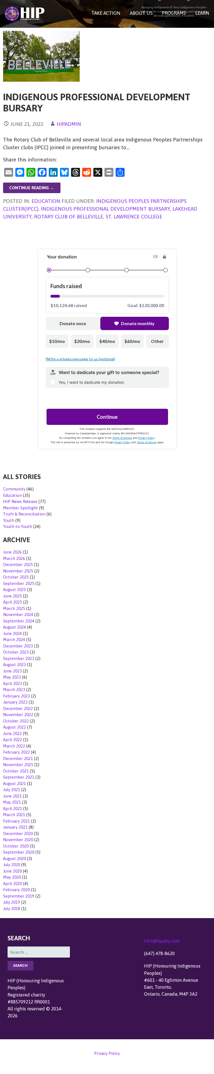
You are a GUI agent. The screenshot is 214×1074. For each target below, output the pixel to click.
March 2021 (14, 814)
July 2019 (11, 902)
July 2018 (11, 908)
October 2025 (16, 577)
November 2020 (18, 839)
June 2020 (12, 871)
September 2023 (18, 658)
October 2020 (16, 846)
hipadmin (69, 124)
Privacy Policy (107, 1053)
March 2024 (14, 639)
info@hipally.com (161, 941)
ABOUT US (141, 13)
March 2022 (14, 746)
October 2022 (16, 721)
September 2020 (18, 852)
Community (14, 489)
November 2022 (18, 714)
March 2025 (14, 608)
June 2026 (12, 552)
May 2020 (12, 877)
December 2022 (18, 708)
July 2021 (11, 789)
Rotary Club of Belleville (68, 216)
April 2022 (12, 739)
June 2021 (12, 796)
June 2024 (12, 633)
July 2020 (11, 864)
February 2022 (16, 752)
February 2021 (16, 821)
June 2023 (12, 671)
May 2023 (12, 677)
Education (45, 201)
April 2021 (12, 808)
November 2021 (18, 764)
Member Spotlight (20, 507)
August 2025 (14, 589)
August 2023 (14, 664)
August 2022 (14, 727)
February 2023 (16, 696)
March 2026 (14, 558)
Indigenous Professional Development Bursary (105, 209)
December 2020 (18, 833)
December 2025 (18, 564)
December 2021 (18, 758)
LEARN (202, 13)
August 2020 (14, 858)
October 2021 (16, 771)
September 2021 (18, 777)
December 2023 (18, 646)
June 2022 (12, 733)
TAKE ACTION (105, 13)
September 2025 (18, 583)
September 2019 (18, 896)
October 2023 (16, 652)
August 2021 (14, 783)
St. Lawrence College (134, 216)
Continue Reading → (31, 187)
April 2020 (12, 883)
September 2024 (18, 621)
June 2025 (12, 596)
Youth (8, 520)
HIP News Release (20, 501)
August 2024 (14, 627)
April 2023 (12, 683)
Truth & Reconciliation (24, 514)
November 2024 (18, 614)
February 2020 (16, 889)
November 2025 (18, 571)
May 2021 (12, 802)
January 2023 (15, 702)
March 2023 (14, 689)
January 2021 (15, 827)
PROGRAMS (174, 13)
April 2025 (12, 602)
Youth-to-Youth (17, 526)
